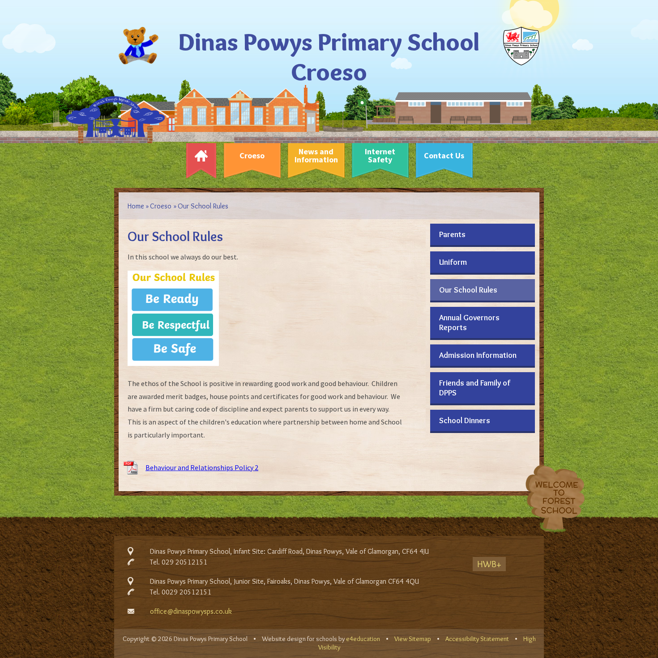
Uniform (453, 262)
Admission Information (478, 355)
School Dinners (464, 420)
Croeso (160, 206)
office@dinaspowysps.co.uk (191, 611)
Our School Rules (203, 206)
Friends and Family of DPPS (474, 388)
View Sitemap (412, 639)
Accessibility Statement (477, 639)
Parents (452, 234)
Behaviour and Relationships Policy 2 (201, 467)
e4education (363, 639)
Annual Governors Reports (469, 322)
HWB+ (489, 564)
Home (136, 206)
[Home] (201, 158)
